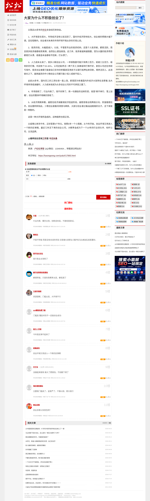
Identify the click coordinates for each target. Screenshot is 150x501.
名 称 (27, 171)
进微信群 (12, 60)
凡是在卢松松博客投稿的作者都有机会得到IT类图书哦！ (43, 487)
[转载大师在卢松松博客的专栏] (130, 52)
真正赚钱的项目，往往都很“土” (35, 454)
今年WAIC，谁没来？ (121, 143)
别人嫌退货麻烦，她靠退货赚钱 (36, 445)
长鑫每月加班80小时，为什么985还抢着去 (128, 165)
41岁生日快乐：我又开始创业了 (125, 237)
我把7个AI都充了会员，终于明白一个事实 (128, 150)
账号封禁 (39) (137, 195)
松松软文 (16, 60)
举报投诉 (40, 493)
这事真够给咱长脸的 (32, 474)
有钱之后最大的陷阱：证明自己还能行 (38, 466)
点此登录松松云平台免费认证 (38, 169)
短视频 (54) (121, 206)
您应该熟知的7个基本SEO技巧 (124, 146)
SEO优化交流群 (138, 218)
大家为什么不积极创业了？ (45, 18)
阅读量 (31, 23)
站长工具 (13, 39)
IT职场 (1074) (137, 192)
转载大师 (46, 23)
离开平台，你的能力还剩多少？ (36, 479)
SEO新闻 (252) (137, 206)
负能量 (38, 23)
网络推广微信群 (138, 221)
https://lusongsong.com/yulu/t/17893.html (57, 155)
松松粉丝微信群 (123, 218)
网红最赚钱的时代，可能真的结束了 (37, 437)
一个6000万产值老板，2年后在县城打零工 (39, 462)
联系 (27, 175)
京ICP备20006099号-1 (50, 497)
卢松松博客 (14, 6)
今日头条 (53, 138)
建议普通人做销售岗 (121, 233)
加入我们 (26, 493)
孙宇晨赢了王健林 (31, 449)
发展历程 (60, 493)
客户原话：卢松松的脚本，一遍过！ (126, 161)
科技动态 (13, 35)
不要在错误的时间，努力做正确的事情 (38, 458)
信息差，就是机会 (31, 470)
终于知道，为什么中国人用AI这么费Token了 (129, 154)
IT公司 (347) (136, 188)
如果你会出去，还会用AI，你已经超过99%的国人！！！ (43, 483)
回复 (103, 227)
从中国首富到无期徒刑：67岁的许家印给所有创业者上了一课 (45, 429)
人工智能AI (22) (122, 192)
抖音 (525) (136, 203)
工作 (44, 138)
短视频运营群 (122, 221)
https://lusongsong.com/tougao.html (127, 85)
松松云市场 (8, 60)
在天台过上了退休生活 (122, 240)
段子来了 (13, 30)
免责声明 (46, 493)
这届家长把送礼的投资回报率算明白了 (127, 248)
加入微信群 (108, 163)
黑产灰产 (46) (122, 195)
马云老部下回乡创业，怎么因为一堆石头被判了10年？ (43, 433)
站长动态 (13, 20)
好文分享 (13, 25)
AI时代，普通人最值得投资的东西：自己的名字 (40, 441)
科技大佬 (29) (122, 203)
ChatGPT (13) (122, 184)
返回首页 (13, 15)
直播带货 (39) (122, 199)
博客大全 (13, 44)
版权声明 (53, 493)
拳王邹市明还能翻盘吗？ (122, 157)
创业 (45, 30)
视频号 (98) (136, 199)
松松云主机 (20, 60)
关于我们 (33, 493)
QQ (27, 179)
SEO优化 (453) (122, 188)
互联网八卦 (136, 184)
